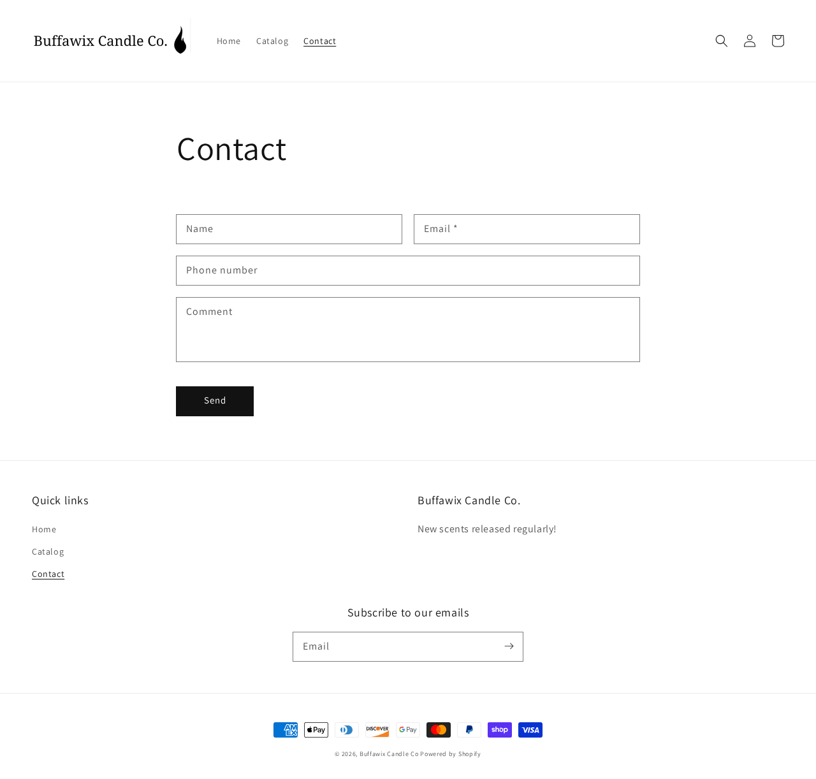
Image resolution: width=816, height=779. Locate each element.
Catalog (48, 551)
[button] (722, 41)
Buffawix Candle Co (389, 754)
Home (44, 529)
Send (215, 400)
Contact (48, 573)
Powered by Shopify (450, 754)
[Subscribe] (509, 646)
